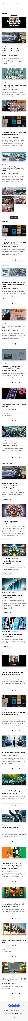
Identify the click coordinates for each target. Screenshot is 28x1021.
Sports (4, 652)
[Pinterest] (15, 260)
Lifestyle (4, 13)
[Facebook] (9, 1005)
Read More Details (7, 499)
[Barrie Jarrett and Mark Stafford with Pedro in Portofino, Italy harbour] (20, 200)
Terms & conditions (18, 1012)
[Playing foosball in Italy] (8, 200)
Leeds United (15, 558)
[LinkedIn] (19, 260)
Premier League (7, 463)
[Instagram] (15, 1005)
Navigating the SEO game (9, 443)
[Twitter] (12, 1005)
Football (12, 518)
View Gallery (14, 217)
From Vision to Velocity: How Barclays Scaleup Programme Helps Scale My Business (13, 169)
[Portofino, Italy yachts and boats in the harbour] (20, 191)
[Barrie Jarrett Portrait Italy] (8, 191)
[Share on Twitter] (12, 260)
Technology (5, 221)
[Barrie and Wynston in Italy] (8, 208)
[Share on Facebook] (8, 260)
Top (14, 1017)
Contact (7, 1013)
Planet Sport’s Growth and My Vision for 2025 (14, 105)
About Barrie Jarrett (16, 1013)
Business (14, 15)
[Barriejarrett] (14, 37)
